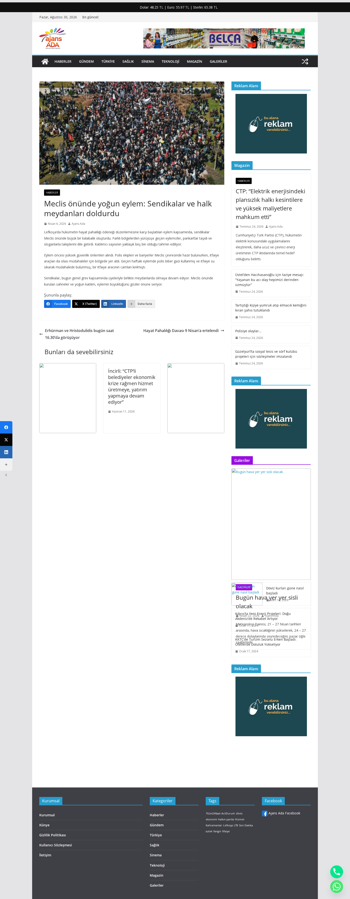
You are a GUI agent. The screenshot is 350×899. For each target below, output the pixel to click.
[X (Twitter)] (6, 440)
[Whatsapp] (336, 886)
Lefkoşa (228, 825)
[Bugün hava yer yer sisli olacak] (271, 524)
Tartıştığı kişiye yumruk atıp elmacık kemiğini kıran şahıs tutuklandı (270, 307)
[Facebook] (6, 427)
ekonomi (211, 819)
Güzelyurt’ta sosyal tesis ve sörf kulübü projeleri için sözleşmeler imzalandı (266, 354)
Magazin (194, 61)
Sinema (147, 61)
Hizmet (239, 819)
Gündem (86, 61)
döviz (239, 813)
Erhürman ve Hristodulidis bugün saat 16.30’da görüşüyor (79, 334)
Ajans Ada (78, 224)
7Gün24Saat (213, 813)
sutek (209, 831)
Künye (44, 825)
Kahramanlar (214, 825)
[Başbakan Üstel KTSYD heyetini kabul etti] (195, 366)
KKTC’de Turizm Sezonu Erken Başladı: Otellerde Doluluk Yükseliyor (265, 642)
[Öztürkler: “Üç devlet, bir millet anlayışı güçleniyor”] (67, 366)
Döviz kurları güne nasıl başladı (285, 590)
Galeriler (218, 61)
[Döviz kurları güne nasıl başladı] (246, 594)
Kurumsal (47, 815)
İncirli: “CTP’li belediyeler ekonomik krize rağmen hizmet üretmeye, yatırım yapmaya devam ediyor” (131, 386)
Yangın (217, 831)
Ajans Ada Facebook (284, 813)
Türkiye (108, 61)
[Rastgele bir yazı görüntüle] (305, 61)
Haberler (63, 61)
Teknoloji (170, 61)
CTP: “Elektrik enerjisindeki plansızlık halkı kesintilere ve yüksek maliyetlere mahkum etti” (270, 204)
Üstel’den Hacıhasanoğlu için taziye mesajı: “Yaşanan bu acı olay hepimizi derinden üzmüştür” (269, 279)
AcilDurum (228, 813)
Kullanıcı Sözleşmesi (55, 845)
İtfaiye (226, 831)
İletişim (45, 855)
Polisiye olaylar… (248, 331)
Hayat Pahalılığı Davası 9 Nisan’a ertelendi (181, 330)
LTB (236, 825)
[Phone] (336, 871)
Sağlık (128, 61)
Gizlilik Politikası (52, 835)
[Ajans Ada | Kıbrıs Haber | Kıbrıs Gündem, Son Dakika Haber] (45, 61)
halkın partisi (226, 819)
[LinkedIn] (6, 452)
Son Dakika (246, 825)
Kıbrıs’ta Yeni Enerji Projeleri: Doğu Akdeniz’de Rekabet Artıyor (263, 616)
